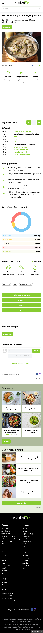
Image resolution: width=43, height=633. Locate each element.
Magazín (5, 525)
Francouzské (6, 565)
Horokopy (25, 558)
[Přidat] (28, 122)
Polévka (25, 531)
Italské (4, 568)
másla (16, 137)
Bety (24, 552)
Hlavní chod (6, 284)
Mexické (4, 571)
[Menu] (3, 3)
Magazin (25, 555)
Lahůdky (25, 539)
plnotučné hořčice (21, 149)
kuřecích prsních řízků (22, 131)
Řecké (3, 573)
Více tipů (6, 441)
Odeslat (36, 351)
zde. (40, 623)
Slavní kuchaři (6, 534)
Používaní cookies (7, 598)
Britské (4, 560)
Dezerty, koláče (27, 541)
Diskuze (25, 560)
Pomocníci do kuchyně (9, 536)
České (15, 284)
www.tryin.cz (19, 618)
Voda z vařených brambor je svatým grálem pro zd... (28, 458)
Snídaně (25, 528)
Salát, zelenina (27, 544)
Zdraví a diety (6, 531)
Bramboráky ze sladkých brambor (11, 409)
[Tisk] (21, 310)
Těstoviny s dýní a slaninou (32, 409)
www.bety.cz (27, 618)
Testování (25, 565)
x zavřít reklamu (37, 631)
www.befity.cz (35, 618)
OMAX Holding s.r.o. (13, 626)
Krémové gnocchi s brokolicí (31, 431)
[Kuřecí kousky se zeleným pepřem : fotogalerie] (21, 47)
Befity (4, 579)
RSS (3, 544)
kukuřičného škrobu (22, 154)
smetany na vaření (21, 147)
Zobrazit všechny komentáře (21, 363)
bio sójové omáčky (21, 152)
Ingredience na (9, 122)
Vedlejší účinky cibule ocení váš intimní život (29, 469)
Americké (5, 558)
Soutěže (25, 563)
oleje (15, 139)
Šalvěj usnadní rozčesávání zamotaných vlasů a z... (29, 493)
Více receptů (7, 334)
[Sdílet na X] (36, 66)
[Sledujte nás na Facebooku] (37, 374)
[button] (39, 8)
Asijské (4, 555)
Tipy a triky (5, 528)
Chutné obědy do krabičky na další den (29, 481)
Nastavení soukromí (8, 601)
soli (15, 142)
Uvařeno (21, 305)
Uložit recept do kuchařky (21, 295)
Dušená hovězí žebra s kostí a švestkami (11, 431)
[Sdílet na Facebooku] (33, 66)
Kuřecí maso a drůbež (26, 284)
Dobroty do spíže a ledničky (11, 539)
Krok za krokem (7, 541)
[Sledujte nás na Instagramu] (40, 374)
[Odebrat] (39, 122)
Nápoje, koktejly (27, 534)
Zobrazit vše (21, 503)
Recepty (25, 525)
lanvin (11, 66)
